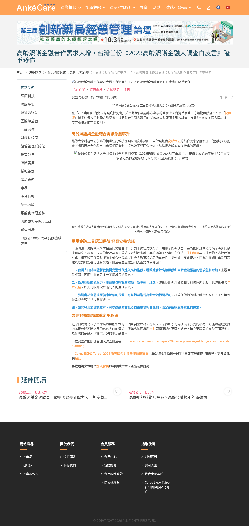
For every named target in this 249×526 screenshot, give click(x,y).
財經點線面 (29, 137)
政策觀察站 (29, 112)
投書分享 (28, 154)
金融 (152, 329)
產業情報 (28, 196)
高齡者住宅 (29, 129)
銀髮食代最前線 (33, 213)
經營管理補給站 (33, 146)
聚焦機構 (28, 229)
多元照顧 (28, 204)
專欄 (24, 188)
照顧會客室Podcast (36, 221)
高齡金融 (174, 141)
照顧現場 (28, 104)
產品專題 (28, 179)
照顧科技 (28, 96)
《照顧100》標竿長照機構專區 (41, 241)
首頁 (20, 72)
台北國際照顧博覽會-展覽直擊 (68, 72)
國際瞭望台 (29, 121)
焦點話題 (35, 72)
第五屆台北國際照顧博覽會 (111, 354)
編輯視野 (28, 171)
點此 (78, 358)
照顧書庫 (28, 162)
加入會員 (102, 366)
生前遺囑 (193, 253)
